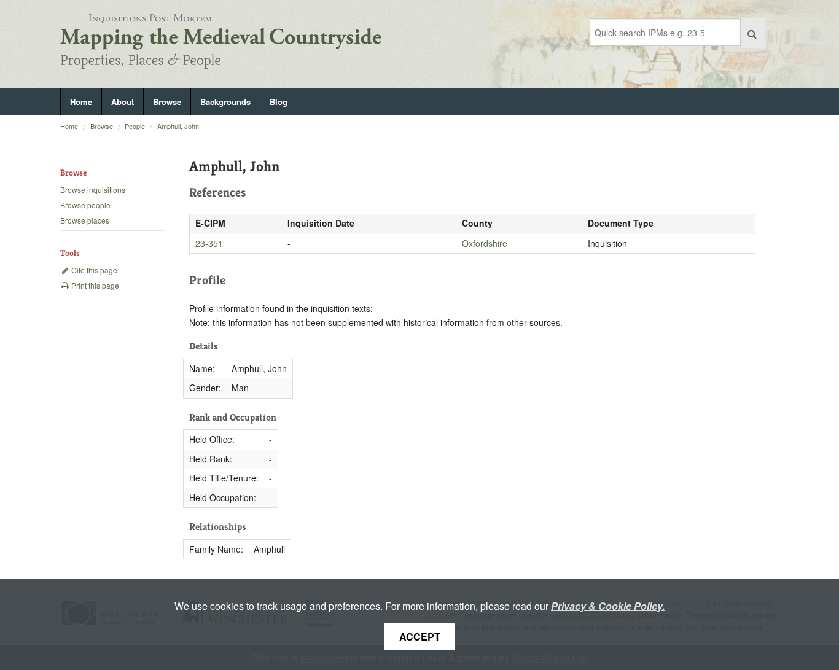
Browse (167, 101)
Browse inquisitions (92, 189)
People (135, 126)
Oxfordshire (484, 243)
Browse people (85, 205)
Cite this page (93, 270)
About (122, 101)
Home (81, 101)
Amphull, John (178, 126)
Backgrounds (225, 101)
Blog (278, 101)
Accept (419, 636)
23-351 (209, 243)
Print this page (94, 285)
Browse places (84, 220)
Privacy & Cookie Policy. (608, 606)
